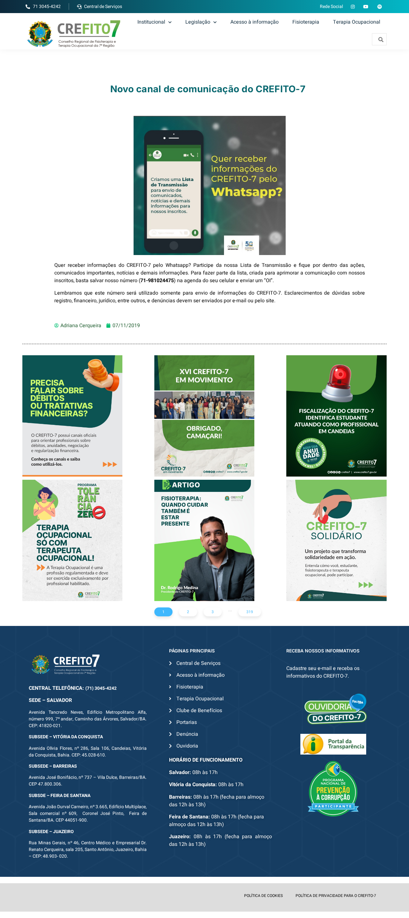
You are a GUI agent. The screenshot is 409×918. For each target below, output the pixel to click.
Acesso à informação (254, 22)
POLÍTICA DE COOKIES (263, 896)
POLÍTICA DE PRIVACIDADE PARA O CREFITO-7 (336, 896)
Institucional (151, 22)
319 (249, 612)
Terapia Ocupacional (356, 22)
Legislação (197, 22)
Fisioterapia (305, 22)
